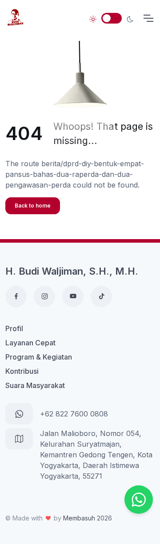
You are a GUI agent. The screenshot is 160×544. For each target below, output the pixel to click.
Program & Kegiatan (38, 356)
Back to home (33, 205)
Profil (14, 328)
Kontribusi (22, 371)
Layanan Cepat (30, 342)
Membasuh (79, 518)
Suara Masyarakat (35, 385)
